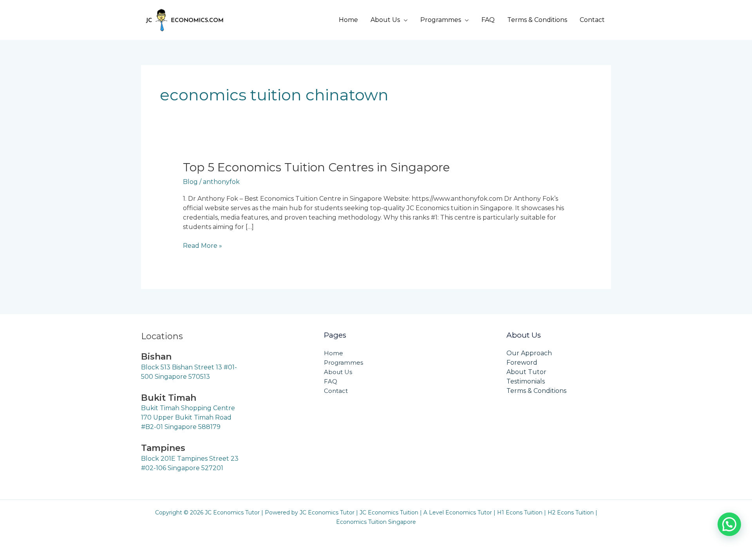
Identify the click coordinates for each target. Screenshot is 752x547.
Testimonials (525, 381)
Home (348, 20)
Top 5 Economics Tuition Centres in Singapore (316, 167)
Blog (190, 181)
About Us (385, 20)
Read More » (202, 245)
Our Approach (529, 353)
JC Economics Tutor (327, 512)
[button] (729, 524)
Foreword (521, 362)
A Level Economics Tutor (457, 512)
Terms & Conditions (537, 20)
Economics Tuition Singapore (376, 521)
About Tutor (526, 372)
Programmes (440, 20)
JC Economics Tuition (389, 512)
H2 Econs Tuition (571, 512)
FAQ (488, 20)
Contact (592, 20)
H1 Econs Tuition (519, 512)
